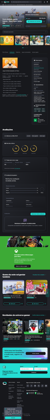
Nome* (21, 366)
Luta (35, 111)
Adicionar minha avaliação (38, 214)
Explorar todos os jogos (21, 266)
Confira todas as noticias (38, 315)
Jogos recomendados (26, 52)
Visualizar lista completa (38, 274)
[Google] (39, 393)
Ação (39, 111)
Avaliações (12, 52)
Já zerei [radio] (28, 135)
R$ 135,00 (39, 304)
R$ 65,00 (15, 304)
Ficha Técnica (5, 52)
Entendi (13, 417)
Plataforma (18, 52)
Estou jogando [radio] (35, 135)
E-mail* (36, 366)
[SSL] (30, 393)
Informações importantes (8, 31)
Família (43, 111)
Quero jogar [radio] (42, 135)
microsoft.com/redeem (22, 94)
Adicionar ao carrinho (36, 22)
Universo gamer (35, 52)
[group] (35, 136)
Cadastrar (33, 372)
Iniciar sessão (35, 353)
